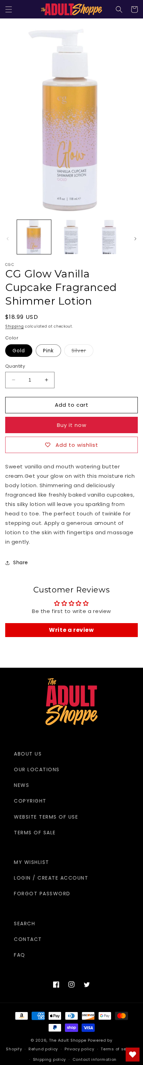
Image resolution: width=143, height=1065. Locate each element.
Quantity (15, 366)
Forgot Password (42, 893)
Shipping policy (49, 1059)
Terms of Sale (35, 832)
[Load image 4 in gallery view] (109, 237)
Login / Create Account (51, 877)
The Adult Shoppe (67, 1040)
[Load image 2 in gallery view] (71, 237)
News (21, 785)
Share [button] (20, 562)
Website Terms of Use (46, 816)
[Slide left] (7, 238)
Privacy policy (79, 1049)
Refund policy (43, 1049)
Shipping (14, 326)
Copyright (30, 800)
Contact (28, 939)
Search (24, 923)
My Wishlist (31, 862)
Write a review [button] (71, 630)
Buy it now (71, 425)
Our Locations (37, 769)
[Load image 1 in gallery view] (34, 237)
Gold (18, 350)
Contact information (95, 1059)
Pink (48, 350)
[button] (8, 9)
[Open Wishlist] (133, 1055)
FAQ (19, 954)
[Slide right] (135, 238)
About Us (28, 753)
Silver (82, 352)
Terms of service (119, 1049)
